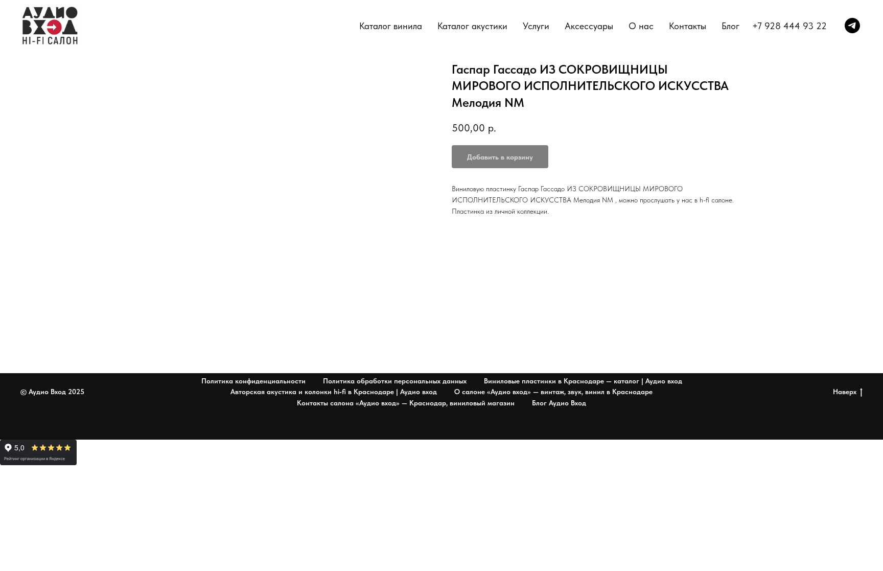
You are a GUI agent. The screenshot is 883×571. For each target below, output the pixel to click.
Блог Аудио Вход (559, 403)
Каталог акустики (472, 25)
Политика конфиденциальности (253, 381)
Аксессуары (589, 25)
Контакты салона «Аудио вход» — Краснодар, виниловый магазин (406, 403)
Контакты (687, 25)
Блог (730, 25)
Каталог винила (390, 25)
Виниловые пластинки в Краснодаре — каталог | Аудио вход (583, 381)
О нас (641, 25)
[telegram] (852, 25)
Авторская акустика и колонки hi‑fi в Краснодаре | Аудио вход (333, 391)
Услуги (536, 25)
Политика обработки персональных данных (395, 381)
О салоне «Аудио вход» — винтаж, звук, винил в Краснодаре (553, 391)
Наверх (844, 391)
